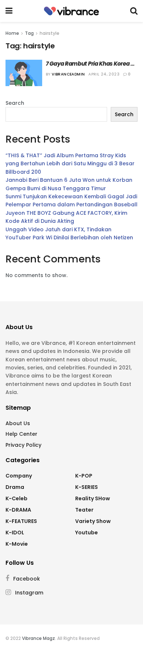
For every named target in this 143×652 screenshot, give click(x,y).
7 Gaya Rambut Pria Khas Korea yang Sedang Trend (88, 63)
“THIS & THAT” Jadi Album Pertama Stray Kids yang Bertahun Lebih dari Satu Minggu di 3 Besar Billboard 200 (70, 164)
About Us (18, 423)
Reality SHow (92, 498)
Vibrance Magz (38, 638)
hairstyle (49, 33)
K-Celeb (16, 498)
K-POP (83, 475)
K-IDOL (15, 532)
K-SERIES (86, 487)
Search (15, 103)
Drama (15, 487)
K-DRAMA (18, 509)
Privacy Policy (23, 445)
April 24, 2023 (104, 74)
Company (19, 475)
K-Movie (17, 544)
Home (12, 33)
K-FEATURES (21, 521)
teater (84, 509)
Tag (29, 33)
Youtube (86, 532)
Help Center (21, 434)
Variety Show (93, 521)
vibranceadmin (68, 74)
